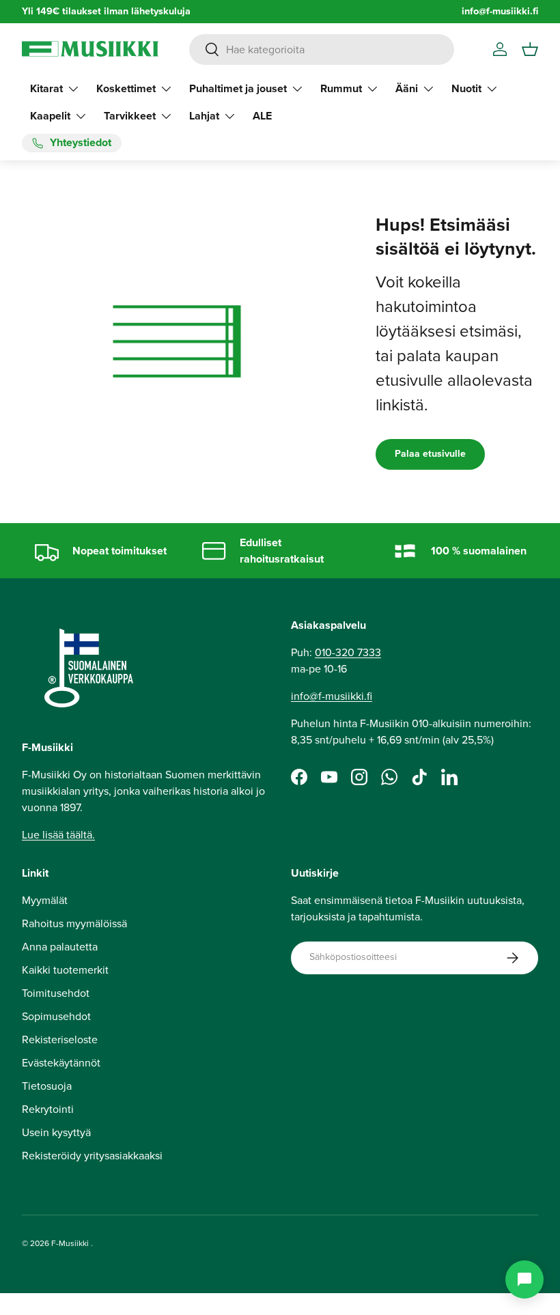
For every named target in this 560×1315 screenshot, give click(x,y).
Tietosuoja (47, 1086)
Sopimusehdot (56, 1016)
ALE (262, 116)
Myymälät (45, 900)
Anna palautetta (60, 947)
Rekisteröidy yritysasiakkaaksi (92, 1155)
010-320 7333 (348, 652)
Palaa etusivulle (430, 454)
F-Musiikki (70, 1243)
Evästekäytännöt (61, 1063)
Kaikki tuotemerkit (65, 970)
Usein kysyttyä (56, 1132)
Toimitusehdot (55, 993)
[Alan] (524, 1279)
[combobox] (321, 49)
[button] (530, 49)
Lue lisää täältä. (58, 835)
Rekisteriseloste (60, 1039)
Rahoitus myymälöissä (74, 923)
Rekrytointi (48, 1109)
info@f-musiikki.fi (500, 11)
